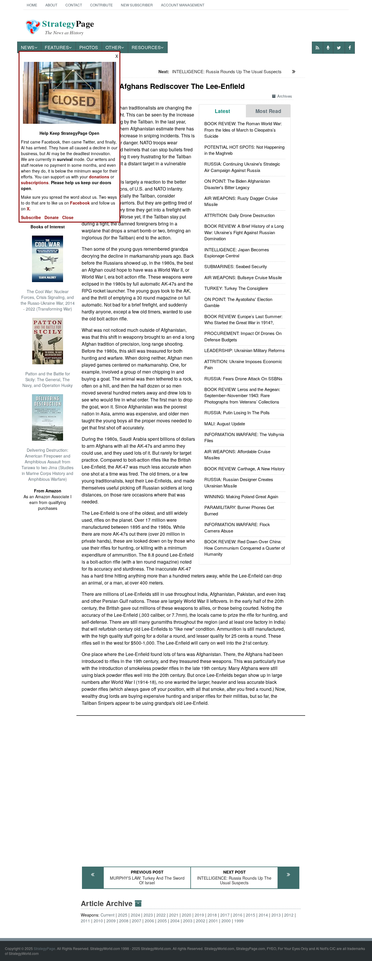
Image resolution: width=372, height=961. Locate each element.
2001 (213, 921)
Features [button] (57, 47)
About (51, 4)
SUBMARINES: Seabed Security (235, 266)
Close (68, 217)
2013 (276, 915)
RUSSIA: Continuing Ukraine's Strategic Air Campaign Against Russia (242, 167)
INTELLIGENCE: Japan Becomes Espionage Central (236, 252)
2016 (237, 915)
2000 (226, 921)
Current (108, 915)
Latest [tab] (222, 110)
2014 (263, 915)
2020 (186, 915)
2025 (122, 915)
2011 (85, 921)
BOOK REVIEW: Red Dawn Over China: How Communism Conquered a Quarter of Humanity (244, 547)
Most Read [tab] (268, 110)
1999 (239, 921)
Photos (88, 47)
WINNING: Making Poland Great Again (241, 496)
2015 (250, 915)
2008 (123, 921)
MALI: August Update (224, 423)
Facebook (80, 203)
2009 (111, 921)
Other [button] (113, 47)
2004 (175, 921)
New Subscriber (137, 4)
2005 (162, 921)
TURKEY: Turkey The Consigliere (236, 288)
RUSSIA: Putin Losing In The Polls (237, 412)
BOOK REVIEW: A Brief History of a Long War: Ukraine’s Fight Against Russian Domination (244, 232)
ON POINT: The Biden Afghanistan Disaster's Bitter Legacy (237, 184)
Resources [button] (146, 47)
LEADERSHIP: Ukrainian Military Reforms (244, 350)
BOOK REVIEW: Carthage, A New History (244, 468)
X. (29, 208)
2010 (98, 921)
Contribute (101, 4)
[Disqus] (190, 788)
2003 (187, 921)
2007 (136, 921)
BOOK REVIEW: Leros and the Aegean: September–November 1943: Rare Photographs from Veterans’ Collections (242, 395)
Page (68, 27)
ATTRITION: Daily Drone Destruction (239, 215)
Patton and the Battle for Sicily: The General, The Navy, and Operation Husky (47, 379)
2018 (212, 915)
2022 (161, 915)
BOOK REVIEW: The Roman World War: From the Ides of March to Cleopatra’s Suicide (243, 129)
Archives (284, 96)
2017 (225, 915)
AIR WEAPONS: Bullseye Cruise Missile (243, 277)
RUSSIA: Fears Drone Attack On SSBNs (243, 378)
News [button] (28, 47)
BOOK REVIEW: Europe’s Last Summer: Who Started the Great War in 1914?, (243, 319)
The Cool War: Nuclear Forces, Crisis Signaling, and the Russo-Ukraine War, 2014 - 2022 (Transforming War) (48, 300)
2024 (135, 915)
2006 (149, 921)
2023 (148, 915)
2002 (200, 921)
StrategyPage (44, 948)
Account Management (182, 4)
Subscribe (31, 217)
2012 (289, 915)
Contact (73, 4)
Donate (51, 217)
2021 (173, 915)
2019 (199, 915)
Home (32, 4)
